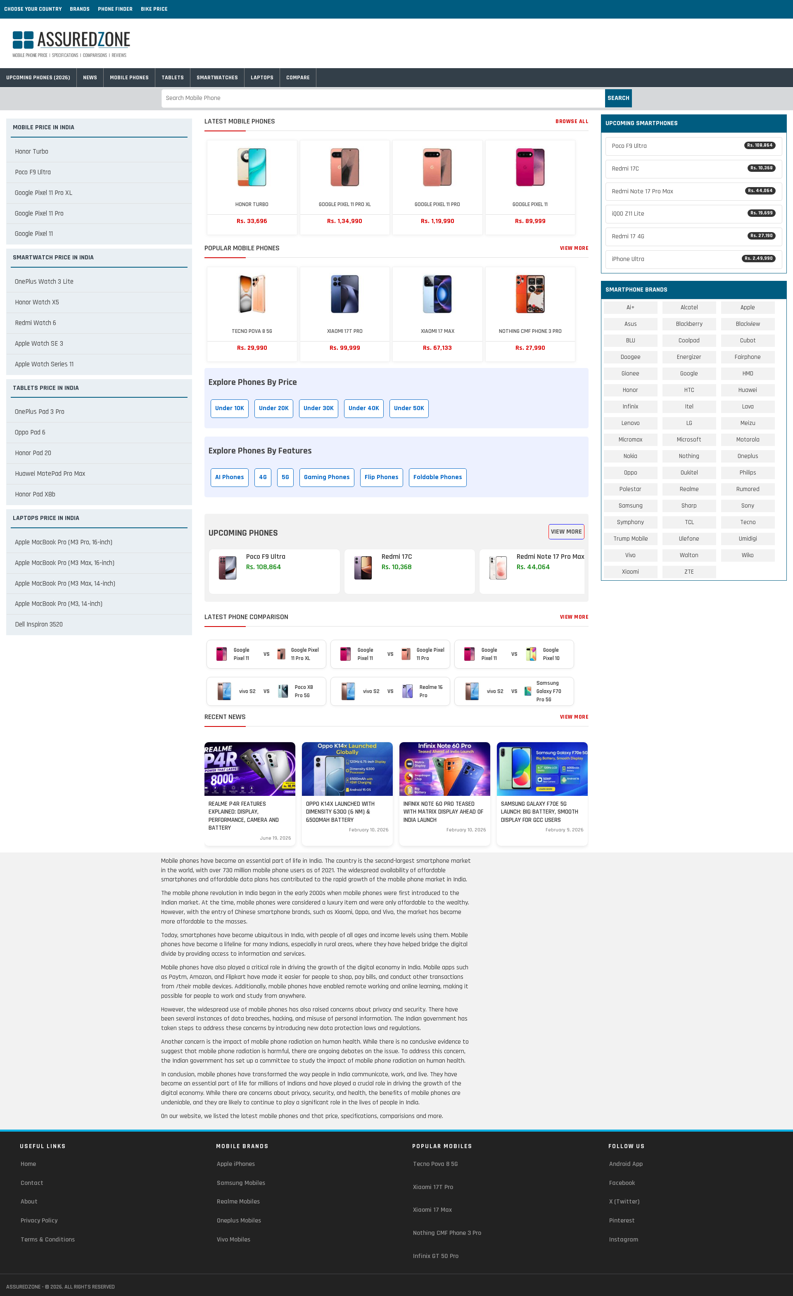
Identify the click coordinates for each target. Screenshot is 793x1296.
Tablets (172, 77)
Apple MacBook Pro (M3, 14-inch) (58, 603)
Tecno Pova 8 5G (435, 1164)
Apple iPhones (236, 1164)
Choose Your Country (33, 9)
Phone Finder (115, 9)
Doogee (631, 357)
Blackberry (689, 324)
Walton (689, 555)
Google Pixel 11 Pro (39, 213)
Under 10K (229, 408)
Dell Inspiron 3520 (39, 624)
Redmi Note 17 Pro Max (692, 191)
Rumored (748, 489)
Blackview (748, 324)
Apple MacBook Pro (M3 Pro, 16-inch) (63, 542)
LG (689, 423)
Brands (80, 9)
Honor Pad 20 (33, 453)
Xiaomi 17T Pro (433, 1187)
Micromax (630, 440)
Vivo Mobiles (233, 1239)
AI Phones (229, 477)
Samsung (631, 506)
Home (28, 1164)
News (90, 77)
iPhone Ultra (692, 259)
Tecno (748, 522)
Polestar (630, 489)
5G (285, 477)
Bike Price (154, 9)
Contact (32, 1183)
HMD (748, 373)
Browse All (572, 121)
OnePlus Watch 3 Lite (44, 281)
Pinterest (622, 1220)
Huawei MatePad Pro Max (50, 473)
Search (618, 98)
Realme (689, 489)
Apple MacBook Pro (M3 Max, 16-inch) (64, 562)
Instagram (623, 1239)
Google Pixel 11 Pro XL (43, 192)
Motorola (748, 440)
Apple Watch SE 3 (39, 343)
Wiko (748, 555)
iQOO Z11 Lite (692, 213)
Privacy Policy (39, 1220)
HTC (689, 390)
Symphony (630, 522)
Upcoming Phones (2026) (38, 77)
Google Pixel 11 (34, 233)
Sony (747, 506)
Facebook (622, 1183)
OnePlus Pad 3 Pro (39, 411)
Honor (630, 390)
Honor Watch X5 (37, 302)
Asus (630, 324)
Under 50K (409, 408)
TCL (689, 522)
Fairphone (748, 357)
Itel (689, 407)
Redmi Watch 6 (35, 323)
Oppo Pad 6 (30, 432)
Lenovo (631, 423)
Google (689, 373)
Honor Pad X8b (35, 494)
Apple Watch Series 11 (44, 364)
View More (574, 248)
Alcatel (689, 307)
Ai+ (630, 307)
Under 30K (319, 408)
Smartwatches (217, 77)
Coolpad (689, 340)
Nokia (630, 456)
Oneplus (748, 456)
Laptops (262, 77)
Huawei (747, 390)
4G (263, 477)
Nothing (689, 456)
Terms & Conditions (48, 1239)
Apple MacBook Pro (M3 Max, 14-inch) (65, 583)
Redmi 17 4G (692, 236)
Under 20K (274, 408)
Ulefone (689, 539)
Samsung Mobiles (241, 1183)
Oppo (630, 473)
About (29, 1201)
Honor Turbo (31, 151)
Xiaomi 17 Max (432, 1210)
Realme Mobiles (238, 1201)
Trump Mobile (630, 539)
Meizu (748, 423)
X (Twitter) (624, 1201)
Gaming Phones (327, 477)
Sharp (689, 506)
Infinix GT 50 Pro (435, 1256)
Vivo (630, 555)
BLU (630, 340)
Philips (748, 473)
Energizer (689, 357)
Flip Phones (382, 477)
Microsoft (689, 440)
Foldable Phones (437, 477)
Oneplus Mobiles (239, 1220)
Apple (748, 307)
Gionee (630, 373)
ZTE (689, 572)
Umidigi (748, 539)
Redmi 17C (692, 168)
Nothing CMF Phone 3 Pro (447, 1233)
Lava (748, 407)
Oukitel (689, 473)
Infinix (630, 407)
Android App (626, 1164)
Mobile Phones (129, 77)
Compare (298, 77)
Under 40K (364, 408)
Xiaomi (630, 572)
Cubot (748, 340)
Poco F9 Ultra (33, 172)
